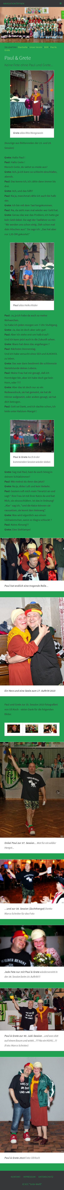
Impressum (29, 1176)
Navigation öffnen (13, 3)
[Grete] (32, 99)
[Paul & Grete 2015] (32, 1104)
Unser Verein (35, 47)
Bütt (46, 47)
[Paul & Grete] (32, 436)
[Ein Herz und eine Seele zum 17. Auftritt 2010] (32, 641)
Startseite (23, 47)
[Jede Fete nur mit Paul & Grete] (32, 945)
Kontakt (16, 1176)
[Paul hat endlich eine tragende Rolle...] (32, 559)
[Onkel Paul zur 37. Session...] (32, 790)
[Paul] (32, 272)
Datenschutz (45, 1176)
